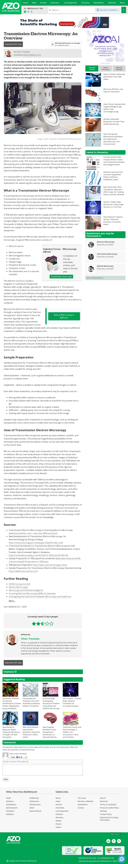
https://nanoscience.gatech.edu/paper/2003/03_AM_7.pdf (36, 542)
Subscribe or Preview (105, 244)
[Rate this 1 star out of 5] (34, 623)
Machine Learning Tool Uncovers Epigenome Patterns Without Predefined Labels (112, 176)
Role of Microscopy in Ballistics (64, 316)
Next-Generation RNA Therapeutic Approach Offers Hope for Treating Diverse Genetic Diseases (113, 191)
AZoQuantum (35, 804)
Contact (81, 808)
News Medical (35, 811)
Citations (9, 671)
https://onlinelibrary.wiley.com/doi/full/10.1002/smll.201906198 (38, 555)
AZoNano (10, 801)
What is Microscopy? (18, 587)
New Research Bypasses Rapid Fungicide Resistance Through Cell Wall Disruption (11, 732)
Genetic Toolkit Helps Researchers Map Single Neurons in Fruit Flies (113, 204)
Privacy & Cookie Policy (109, 808)
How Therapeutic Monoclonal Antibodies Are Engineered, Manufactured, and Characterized (113, 139)
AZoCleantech (12, 808)
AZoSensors (34, 801)
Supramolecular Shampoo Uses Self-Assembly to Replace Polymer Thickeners (31, 702)
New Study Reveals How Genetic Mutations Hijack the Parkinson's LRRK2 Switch (31, 732)
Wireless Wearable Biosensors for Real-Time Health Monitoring (113, 121)
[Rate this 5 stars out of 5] (51, 623)
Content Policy (106, 814)
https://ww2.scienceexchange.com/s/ (50, 565)
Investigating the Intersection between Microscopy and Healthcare (40, 596)
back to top (115, 834)
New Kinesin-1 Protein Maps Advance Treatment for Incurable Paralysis (72, 702)
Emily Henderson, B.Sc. (32, 55)
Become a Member (86, 801)
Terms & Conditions (108, 804)
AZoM (8, 798)
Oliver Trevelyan (30, 638)
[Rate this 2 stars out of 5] (38, 623)
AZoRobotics (11, 804)
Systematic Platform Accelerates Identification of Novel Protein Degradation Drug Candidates (11, 703)
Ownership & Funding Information (109, 818)
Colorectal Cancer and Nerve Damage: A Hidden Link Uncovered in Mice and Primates (72, 732)
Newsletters (83, 804)
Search (103, 798)
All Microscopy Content (19, 584)
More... (12, 601)
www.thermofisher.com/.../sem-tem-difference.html (33, 533)
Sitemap (103, 811)
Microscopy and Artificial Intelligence (26, 590)
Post (6, 779)
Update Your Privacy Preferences (23, 861)
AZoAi (32, 808)
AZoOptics (10, 811)
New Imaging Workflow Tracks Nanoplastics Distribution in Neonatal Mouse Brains (49, 733)
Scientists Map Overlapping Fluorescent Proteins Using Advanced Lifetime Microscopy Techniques (51, 704)
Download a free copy (61, 276)
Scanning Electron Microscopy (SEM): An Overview (32, 593)
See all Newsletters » (95, 278)
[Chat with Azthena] (122, 859)
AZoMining (34, 798)
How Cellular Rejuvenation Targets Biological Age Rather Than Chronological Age (114, 108)
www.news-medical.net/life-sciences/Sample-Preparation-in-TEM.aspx (45, 560)
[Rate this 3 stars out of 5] (42, 623)
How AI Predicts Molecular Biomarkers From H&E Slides (114, 76)
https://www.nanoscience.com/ (23, 571)
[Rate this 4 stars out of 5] (47, 623)
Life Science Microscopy (107, 254)
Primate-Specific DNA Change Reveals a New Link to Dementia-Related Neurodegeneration (113, 161)
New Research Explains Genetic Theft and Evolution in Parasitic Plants (113, 221)
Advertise (104, 801)
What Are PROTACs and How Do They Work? (113, 90)
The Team (82, 798)
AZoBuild (10, 814)
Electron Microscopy (105, 242)
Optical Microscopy (105, 266)
